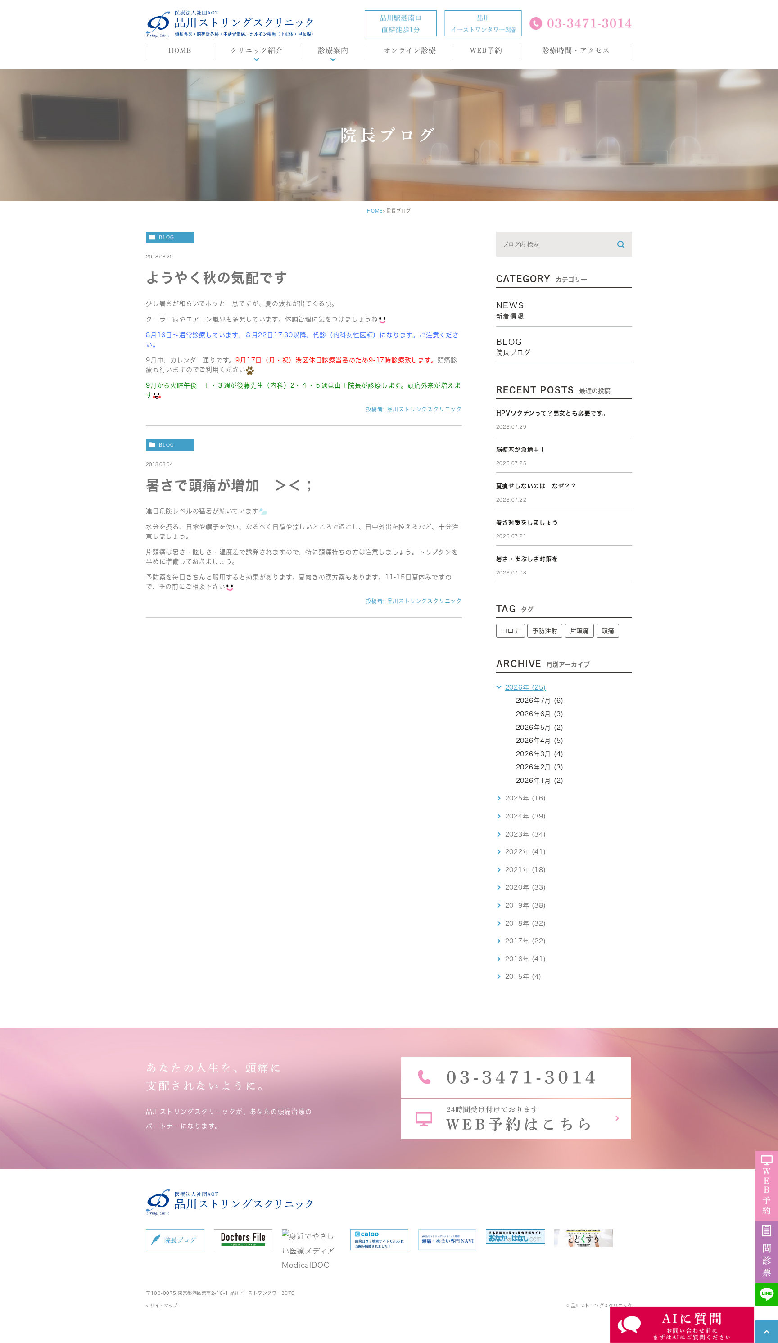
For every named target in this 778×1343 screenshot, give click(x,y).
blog (166, 237)
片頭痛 (579, 631)
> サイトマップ (161, 1305)
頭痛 (608, 631)
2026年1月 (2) (540, 781)
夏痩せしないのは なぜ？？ (536, 486)
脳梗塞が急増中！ (521, 449)
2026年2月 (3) (540, 767)
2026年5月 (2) (540, 727)
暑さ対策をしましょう (527, 522)
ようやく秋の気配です (217, 278)
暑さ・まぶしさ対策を (527, 559)
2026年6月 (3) (540, 714)
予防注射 (544, 631)
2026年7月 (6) (540, 700)
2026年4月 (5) (540, 740)
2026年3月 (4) (540, 754)
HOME (374, 210)
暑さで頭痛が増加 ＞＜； (231, 485)
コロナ (510, 631)
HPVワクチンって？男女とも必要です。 (552, 413)
